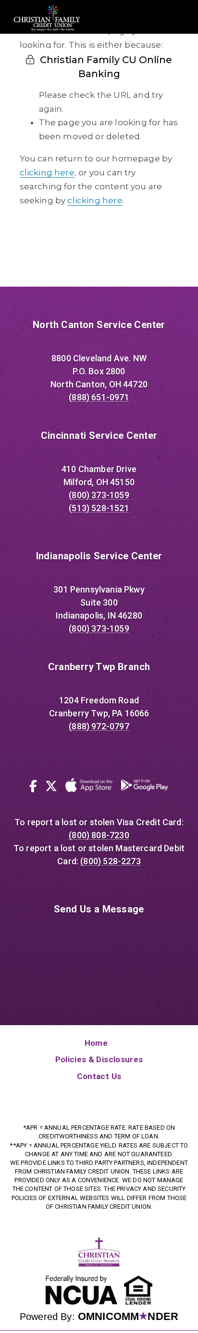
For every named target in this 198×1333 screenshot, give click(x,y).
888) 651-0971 (100, 397)
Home (96, 1043)
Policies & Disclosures (99, 1059)
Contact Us (99, 1076)
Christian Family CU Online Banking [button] (104, 66)
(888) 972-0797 (99, 726)
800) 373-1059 (100, 495)
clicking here (47, 172)
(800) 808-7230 (99, 835)
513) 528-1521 (100, 508)
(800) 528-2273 (110, 861)
